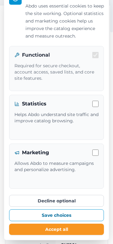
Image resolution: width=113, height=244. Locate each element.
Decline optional (57, 201)
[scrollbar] (111, 16)
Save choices (56, 215)
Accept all (56, 229)
